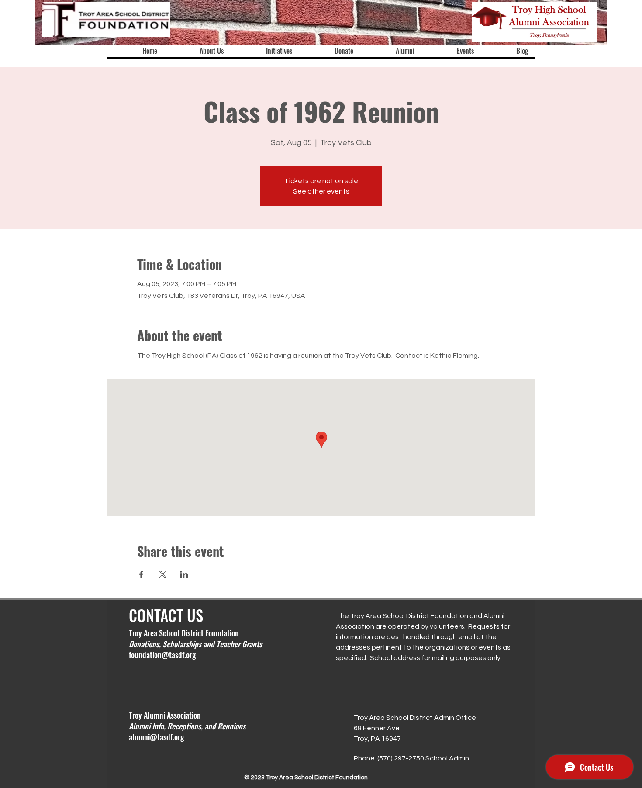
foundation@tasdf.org (162, 654)
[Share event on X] (163, 574)
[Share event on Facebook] (141, 574)
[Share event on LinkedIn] (184, 574)
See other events (321, 191)
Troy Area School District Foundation (184, 633)
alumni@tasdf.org (156, 737)
